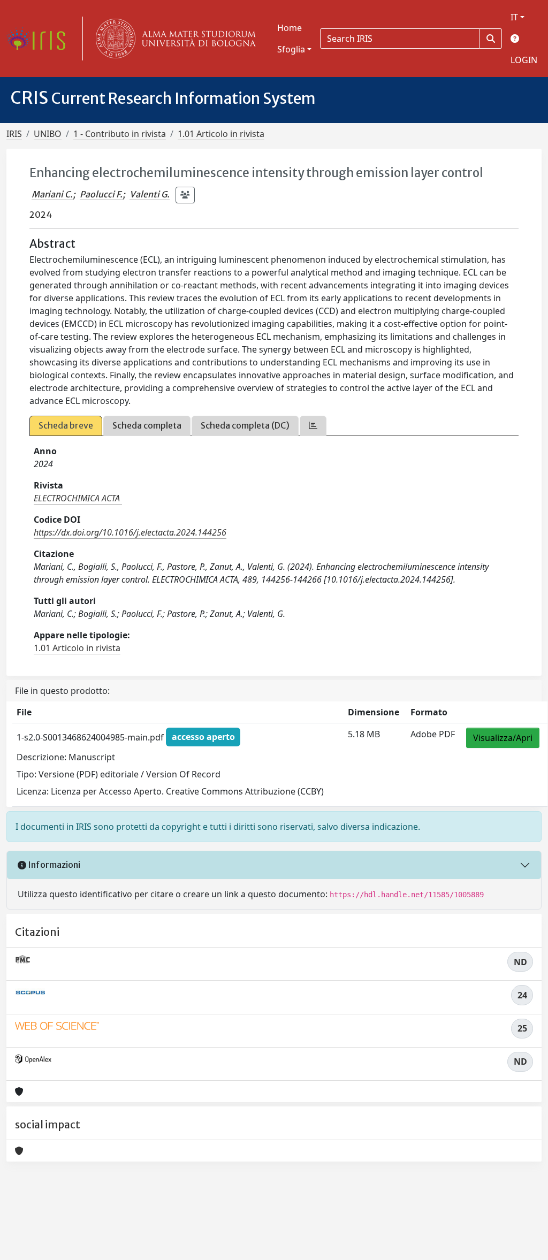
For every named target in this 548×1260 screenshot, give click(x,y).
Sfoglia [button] (291, 49)
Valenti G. (150, 194)
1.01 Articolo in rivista (221, 134)
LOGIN (524, 60)
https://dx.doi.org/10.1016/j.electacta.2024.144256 (130, 532)
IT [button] (514, 17)
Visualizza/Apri (502, 738)
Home (289, 28)
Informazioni (53, 864)
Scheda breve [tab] (66, 425)
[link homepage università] (173, 38)
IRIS (14, 134)
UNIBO (48, 134)
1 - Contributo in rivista (119, 134)
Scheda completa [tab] (146, 425)
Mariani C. (52, 194)
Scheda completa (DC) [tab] (245, 425)
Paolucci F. (101, 194)
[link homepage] (40, 38)
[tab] (313, 426)
